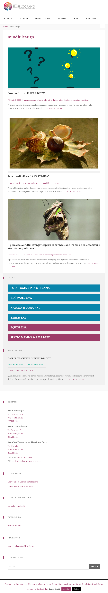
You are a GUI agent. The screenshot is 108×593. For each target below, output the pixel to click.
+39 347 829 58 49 (24, 458)
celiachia (40, 100)
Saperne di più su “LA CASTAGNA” (28, 176)
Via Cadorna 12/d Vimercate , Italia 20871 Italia (15, 417)
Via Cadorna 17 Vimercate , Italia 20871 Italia (15, 433)
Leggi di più (54, 589)
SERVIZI (24, 19)
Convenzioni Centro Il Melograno (23, 482)
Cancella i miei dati (16, 506)
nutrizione (85, 100)
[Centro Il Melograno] (19, 6)
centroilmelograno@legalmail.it (26, 461)
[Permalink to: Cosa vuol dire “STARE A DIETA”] (54, 67)
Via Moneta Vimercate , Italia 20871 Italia (15, 449)
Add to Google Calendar (22, 370)
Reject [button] (76, 589)
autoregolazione (30, 100)
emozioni (38, 255)
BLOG (76, 19)
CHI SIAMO (62, 19)
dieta (50, 100)
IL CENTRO (8, 19)
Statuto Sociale (14, 525)
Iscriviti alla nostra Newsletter (21, 546)
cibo (45, 100)
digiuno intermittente (61, 100)
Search (95, 567)
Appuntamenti (42, 19)
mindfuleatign (74, 100)
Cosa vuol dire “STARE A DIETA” (26, 93)
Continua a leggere (53, 108)
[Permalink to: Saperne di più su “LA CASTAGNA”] (54, 143)
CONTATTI (91, 19)
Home (5, 27)
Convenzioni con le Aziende (20, 487)
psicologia (67, 255)
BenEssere (27, 183)
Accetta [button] (66, 589)
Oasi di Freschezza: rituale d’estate (29, 358)
